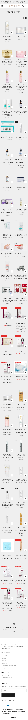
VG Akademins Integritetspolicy (8, 665)
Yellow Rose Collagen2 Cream (20, 37)
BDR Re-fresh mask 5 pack (21, 377)
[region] (14, 627)
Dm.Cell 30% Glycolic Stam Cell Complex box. (7, 300)
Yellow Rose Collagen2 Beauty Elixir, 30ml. (7, 38)
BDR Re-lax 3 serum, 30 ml (20, 351)
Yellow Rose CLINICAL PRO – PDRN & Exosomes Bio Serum (7, 505)
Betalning (3, 660)
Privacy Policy (4, 655)
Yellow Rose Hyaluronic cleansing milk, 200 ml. (7, 87)
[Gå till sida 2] (17, 615)
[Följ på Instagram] (6, 700)
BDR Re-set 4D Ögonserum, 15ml (20, 581)
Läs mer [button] (12, 713)
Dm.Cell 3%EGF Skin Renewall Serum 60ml (20, 113)
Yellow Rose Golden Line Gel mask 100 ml (20, 406)
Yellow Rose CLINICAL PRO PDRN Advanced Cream (21, 481)
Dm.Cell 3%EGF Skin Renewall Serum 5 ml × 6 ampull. (7, 138)
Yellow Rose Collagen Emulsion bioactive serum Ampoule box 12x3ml (20, 530)
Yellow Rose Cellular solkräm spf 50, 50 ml (7, 481)
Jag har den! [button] (14, 717)
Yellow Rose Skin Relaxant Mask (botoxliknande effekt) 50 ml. (21, 432)
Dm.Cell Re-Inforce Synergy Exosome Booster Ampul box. (20, 277)
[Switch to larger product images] (23, 18)
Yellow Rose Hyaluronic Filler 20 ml (21, 138)
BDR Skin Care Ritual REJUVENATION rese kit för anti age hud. (7, 353)
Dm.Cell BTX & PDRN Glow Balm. (7, 254)
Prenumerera (8, 695)
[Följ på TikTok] (14, 700)
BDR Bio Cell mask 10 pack (7, 581)
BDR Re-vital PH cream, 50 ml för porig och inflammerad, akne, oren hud (7, 605)
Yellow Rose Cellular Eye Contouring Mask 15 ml (7, 457)
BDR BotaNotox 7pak (7, 323)
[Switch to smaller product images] (26, 18)
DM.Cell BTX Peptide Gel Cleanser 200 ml (7, 236)
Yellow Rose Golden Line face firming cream (7, 61)
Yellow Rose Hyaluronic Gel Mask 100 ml (7, 431)
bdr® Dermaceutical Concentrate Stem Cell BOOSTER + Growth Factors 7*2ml (21, 326)
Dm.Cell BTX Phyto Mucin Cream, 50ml (21, 235)
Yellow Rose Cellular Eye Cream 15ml (20, 456)
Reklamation (4, 663)
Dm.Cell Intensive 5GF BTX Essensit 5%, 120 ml (21, 211)
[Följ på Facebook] (2, 700)
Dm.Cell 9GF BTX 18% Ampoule (21, 186)
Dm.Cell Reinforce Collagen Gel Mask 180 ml (7, 277)
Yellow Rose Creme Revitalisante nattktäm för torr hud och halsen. (7, 407)
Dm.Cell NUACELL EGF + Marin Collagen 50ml (7, 187)
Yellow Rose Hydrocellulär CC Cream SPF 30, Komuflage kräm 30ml (21, 557)
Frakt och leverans (5, 668)
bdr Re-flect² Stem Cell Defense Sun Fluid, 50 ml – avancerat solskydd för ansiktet (7, 380)
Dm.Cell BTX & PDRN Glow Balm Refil (21, 254)
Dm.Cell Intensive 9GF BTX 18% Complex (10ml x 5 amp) (7, 212)
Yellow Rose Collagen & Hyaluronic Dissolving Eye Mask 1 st (7, 557)
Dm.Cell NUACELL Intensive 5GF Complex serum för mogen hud (7, 162)
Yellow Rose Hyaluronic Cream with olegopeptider (21, 62)
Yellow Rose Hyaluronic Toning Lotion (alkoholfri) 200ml (20, 87)
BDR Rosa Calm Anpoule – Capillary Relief (20, 604)
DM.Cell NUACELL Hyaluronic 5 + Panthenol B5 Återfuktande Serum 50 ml (20, 162)
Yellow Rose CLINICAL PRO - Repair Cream (20, 504)
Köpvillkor (3, 658)
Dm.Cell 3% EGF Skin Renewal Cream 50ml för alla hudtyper (7, 113)
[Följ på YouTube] (10, 700)
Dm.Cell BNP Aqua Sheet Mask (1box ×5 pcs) (20, 300)
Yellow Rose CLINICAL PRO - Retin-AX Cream (7, 529)
